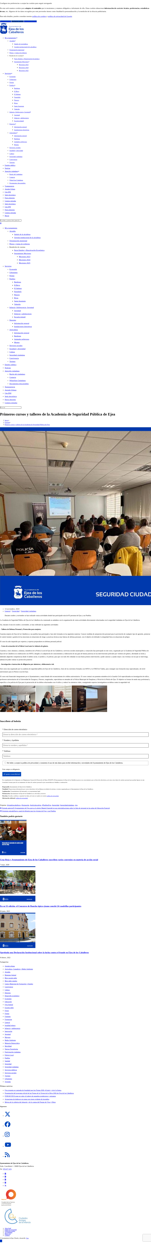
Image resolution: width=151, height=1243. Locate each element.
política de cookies (39, 16)
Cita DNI (8, 393)
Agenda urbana (10, 966)
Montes (17, 342)
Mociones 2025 (24, 263)
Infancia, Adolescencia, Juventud (21, 307)
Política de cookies (10, 1231)
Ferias (7, 1011)
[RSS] (7, 1155)
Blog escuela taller (11, 978)
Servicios (8, 266)
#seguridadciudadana (67, 805)
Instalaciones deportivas (23, 326)
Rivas (16, 298)
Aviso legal (8, 1228)
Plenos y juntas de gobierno (19, 244)
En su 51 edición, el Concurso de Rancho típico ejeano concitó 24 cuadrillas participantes (40, 906)
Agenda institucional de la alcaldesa (27, 238)
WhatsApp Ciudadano (17, 380)
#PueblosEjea (46, 805)
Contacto (12, 377)
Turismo (12, 361)
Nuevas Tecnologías (11, 1049)
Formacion (8, 1019)
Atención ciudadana (12, 371)
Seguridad (15, 611)
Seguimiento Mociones (22, 253)
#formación (25, 805)
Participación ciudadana (13, 1052)
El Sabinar (18, 288)
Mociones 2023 (24, 257)
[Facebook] (7, 1124)
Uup (27, 1238)
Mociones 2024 (24, 260)
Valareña (17, 304)
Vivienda (8, 1082)
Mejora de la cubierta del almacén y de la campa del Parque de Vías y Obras (30, 1102)
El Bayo (17, 285)
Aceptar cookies (5, 21)
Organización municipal (18, 241)
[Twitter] (5, 1174)
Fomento (8, 1016)
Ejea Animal (9, 1005)
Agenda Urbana (10, 390)
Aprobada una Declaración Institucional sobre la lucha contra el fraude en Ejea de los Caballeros (44, 952)
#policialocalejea (35, 805)
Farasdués (17, 292)
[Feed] (5, 1186)
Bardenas (17, 282)
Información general (21, 323)
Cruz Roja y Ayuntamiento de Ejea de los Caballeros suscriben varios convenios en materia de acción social (49, 859)
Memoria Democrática (12, 1043)
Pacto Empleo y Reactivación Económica (29, 250)
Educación (8, 1002)
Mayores (7, 1037)
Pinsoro (17, 295)
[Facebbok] (5, 1177)
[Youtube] (8, 1145)
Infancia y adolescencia (22, 314)
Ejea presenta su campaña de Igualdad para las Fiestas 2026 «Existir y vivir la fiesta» (33, 1090)
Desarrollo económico (12, 996)
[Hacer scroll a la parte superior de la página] (1, 1241)
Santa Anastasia (20, 301)
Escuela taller (9, 1008)
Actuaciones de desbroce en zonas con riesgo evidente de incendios (27, 1099)
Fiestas (11, 276)
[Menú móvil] (0, 223)
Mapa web (8, 1234)
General (7, 611)
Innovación (8, 1031)
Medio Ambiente (10, 1040)
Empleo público (10, 365)
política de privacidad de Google (60, 16)
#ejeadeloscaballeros (14, 805)
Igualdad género (10, 1025)
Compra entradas (11, 403)
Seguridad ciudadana (17, 355)
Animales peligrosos (21, 339)
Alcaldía (12, 231)
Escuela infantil (19, 317)
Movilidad (8, 1046)
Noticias (8, 368)
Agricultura (13, 330)
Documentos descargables (19, 384)
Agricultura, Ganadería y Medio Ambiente (19, 969)
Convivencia (14, 358)
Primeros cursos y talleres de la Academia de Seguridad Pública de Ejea (27, 424)
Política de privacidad (11, 1230)
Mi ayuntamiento (11, 228)
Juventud (17, 311)
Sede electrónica (11, 396)
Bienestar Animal (10, 975)
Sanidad (7, 1061)
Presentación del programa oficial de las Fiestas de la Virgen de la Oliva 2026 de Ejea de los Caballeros (39, 1093)
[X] (7, 1114)
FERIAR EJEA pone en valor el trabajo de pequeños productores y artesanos (30, 1096)
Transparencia (10, 387)
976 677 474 (7, 1169)
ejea (76, 805)
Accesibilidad (8, 1232)
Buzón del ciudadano (17, 374)
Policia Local (9, 1055)
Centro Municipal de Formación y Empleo (19, 984)
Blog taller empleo (11, 981)
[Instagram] (7, 1134)
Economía (13, 269)
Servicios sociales (15, 346)
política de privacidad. (53, 796)
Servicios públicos (11, 1070)
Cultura (12, 352)
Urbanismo (13, 272)
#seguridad (55, 805)
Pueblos (12, 279)
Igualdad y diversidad (17, 349)
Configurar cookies (30, 21)
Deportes (12, 320)
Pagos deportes (10, 400)
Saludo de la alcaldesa (22, 234)
